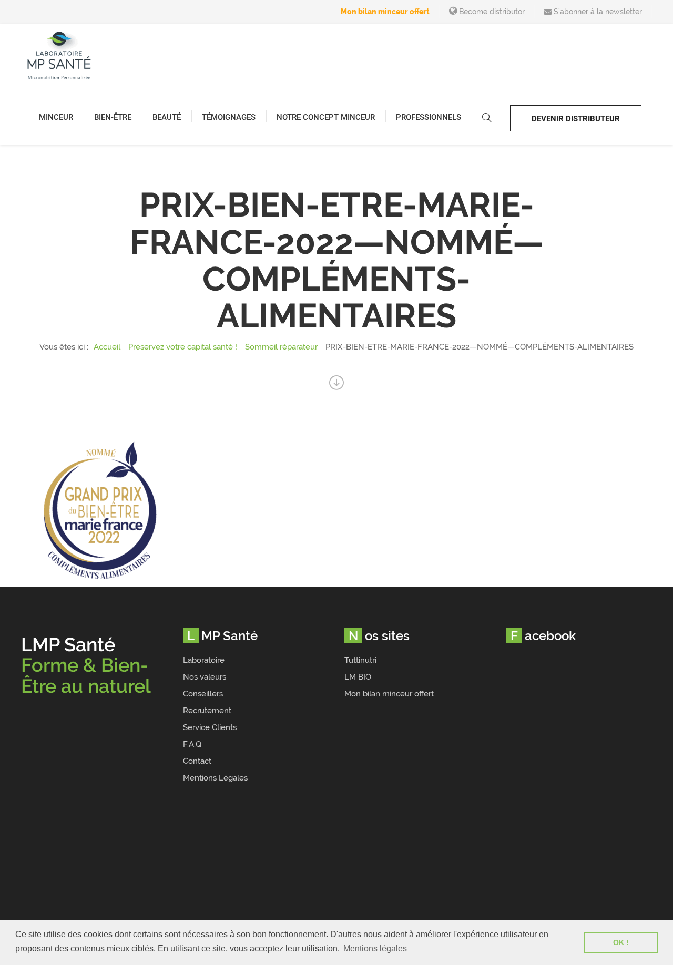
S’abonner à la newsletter (597, 11)
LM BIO (357, 677)
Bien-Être (112, 117)
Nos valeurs (204, 677)
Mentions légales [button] (375, 948)
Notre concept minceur (326, 117)
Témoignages (229, 117)
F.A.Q (192, 744)
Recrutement (207, 710)
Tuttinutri (360, 660)
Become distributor (491, 11)
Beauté (166, 117)
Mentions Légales (215, 778)
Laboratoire (204, 660)
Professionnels (428, 117)
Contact (197, 761)
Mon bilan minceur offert (385, 11)
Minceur (56, 117)
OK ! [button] (621, 942)
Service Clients (210, 727)
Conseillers (203, 694)
